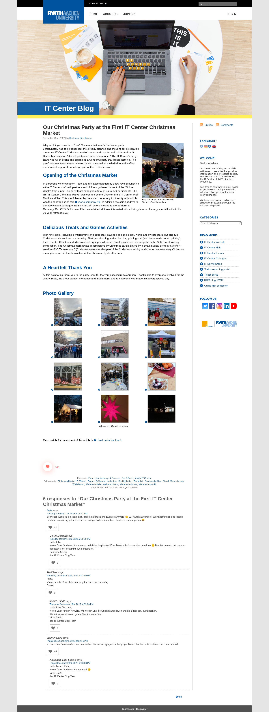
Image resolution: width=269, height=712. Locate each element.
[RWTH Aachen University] (63, 22)
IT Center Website (214, 242)
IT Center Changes (215, 258)
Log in (231, 14)
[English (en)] (214, 146)
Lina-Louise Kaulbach (109, 440)
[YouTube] (233, 305)
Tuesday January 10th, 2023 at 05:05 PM (70, 539)
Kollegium (112, 481)
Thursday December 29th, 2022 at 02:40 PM (69, 575)
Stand (166, 481)
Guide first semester (216, 285)
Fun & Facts (127, 478)
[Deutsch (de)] (206, 146)
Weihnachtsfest (110, 484)
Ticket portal (211, 274)
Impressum (128, 709)
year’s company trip (89, 201)
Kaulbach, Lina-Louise (80, 138)
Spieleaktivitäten (153, 481)
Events (91, 481)
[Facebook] (212, 305)
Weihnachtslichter (128, 484)
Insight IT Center (143, 478)
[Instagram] (219, 305)
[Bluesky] (205, 305)
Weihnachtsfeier (94, 484)
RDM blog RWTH (214, 280)
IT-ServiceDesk (213, 263)
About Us (110, 14)
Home (93, 14)
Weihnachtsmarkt (147, 484)
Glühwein (100, 481)
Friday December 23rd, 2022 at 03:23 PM (70, 663)
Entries (209, 124)
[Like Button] (47, 466)
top (180, 697)
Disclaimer (141, 709)
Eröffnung (81, 481)
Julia (49, 510)
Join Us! (129, 14)
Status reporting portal (217, 269)
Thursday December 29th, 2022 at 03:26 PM (72, 604)
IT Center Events (214, 253)
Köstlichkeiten (125, 481)
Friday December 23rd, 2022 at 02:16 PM (67, 641)
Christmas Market (66, 481)
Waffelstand (78, 484)
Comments (227, 124)
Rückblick (138, 481)
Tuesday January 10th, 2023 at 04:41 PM (67, 513)
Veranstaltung (177, 481)
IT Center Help (212, 247)
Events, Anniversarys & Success (104, 478)
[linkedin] (226, 305)
